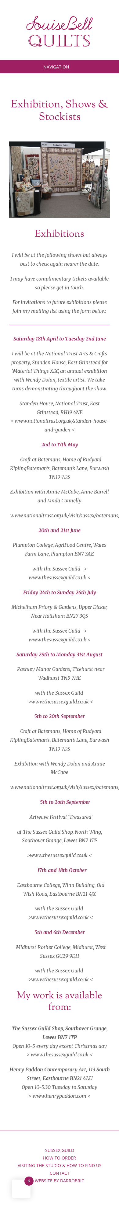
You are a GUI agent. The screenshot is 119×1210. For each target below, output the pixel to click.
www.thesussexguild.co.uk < (62, 702)
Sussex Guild (59, 1150)
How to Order (59, 1158)
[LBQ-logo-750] (59, 18)
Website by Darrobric (59, 1181)
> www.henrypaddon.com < (59, 1096)
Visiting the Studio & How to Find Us (60, 1165)
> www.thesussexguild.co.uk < (60, 1054)
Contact (60, 1173)
